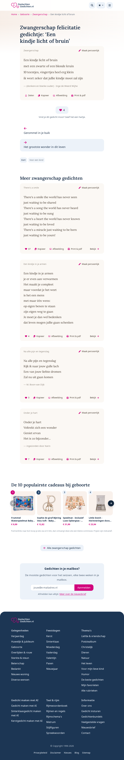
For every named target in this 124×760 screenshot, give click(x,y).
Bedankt (16, 668)
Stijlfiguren (52, 727)
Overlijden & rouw (21, 652)
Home (14, 14)
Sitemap (86, 752)
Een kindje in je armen (35, 264)
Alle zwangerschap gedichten (64, 548)
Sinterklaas (52, 641)
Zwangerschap (40, 14)
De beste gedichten (92, 679)
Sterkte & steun (20, 658)
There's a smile (31, 187)
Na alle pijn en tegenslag (36, 351)
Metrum (51, 722)
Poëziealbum (88, 641)
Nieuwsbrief (88, 727)
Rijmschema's (54, 716)
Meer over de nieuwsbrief (72, 593)
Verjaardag (17, 636)
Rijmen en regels (55, 711)
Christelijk (87, 647)
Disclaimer (55, 752)
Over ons (86, 705)
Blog (77, 752)
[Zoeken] (92, 5)
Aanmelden (83, 587)
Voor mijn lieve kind (92, 668)
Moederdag (53, 647)
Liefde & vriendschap (93, 636)
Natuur (85, 658)
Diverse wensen (20, 679)
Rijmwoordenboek (56, 705)
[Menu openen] (109, 5)
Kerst (49, 636)
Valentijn (51, 658)
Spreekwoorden (55, 733)
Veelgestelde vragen (93, 722)
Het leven (86, 663)
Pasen (49, 663)
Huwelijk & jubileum (22, 641)
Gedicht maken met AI (24, 705)
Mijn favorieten (90, 685)
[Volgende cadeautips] (111, 503)
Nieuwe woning (20, 674)
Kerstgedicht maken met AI (26, 720)
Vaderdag (51, 652)
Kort (23, 160)
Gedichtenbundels (91, 716)
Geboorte (24, 14)
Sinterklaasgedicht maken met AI (26, 713)
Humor (85, 674)
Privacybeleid (40, 752)
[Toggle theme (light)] (100, 5)
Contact (85, 733)
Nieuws (68, 752)
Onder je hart (30, 412)
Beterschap (17, 663)
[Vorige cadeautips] (13, 503)
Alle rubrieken (89, 690)
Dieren (85, 652)
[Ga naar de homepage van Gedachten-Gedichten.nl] (22, 5)
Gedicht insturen (91, 711)
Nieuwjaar (52, 668)
